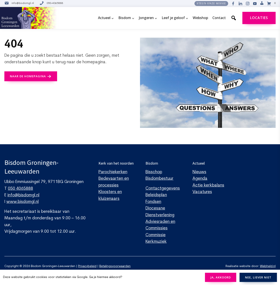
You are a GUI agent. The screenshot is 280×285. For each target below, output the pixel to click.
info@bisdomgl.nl (23, 3)
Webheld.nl (268, 266)
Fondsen (153, 202)
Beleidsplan (156, 195)
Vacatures (202, 192)
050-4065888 (55, 3)
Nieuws (199, 172)
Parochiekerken (112, 172)
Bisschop (153, 172)
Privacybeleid (87, 266)
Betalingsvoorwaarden (115, 266)
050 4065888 (20, 189)
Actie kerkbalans (208, 185)
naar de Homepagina (28, 76)
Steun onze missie (211, 3)
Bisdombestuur (159, 179)
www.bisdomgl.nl (22, 202)
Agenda (199, 179)
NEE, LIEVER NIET (258, 277)
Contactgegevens (162, 188)
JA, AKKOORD (220, 277)
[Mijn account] (262, 3)
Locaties (259, 17)
